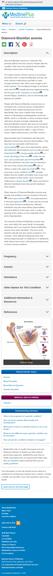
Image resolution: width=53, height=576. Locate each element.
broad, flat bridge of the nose (16, 156)
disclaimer (15, 461)
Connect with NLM (9, 527)
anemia (12, 89)
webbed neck (26, 172)
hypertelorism (11, 153)
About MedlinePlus (9, 508)
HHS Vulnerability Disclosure (13, 547)
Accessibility (7, 539)
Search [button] (19, 23)
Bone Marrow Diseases (13, 385)
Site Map (5, 514)
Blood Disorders (10, 381)
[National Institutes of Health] (4, 8)
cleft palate (28, 166)
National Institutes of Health (12, 568)
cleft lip (33, 169)
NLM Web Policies (8, 533)
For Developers (8, 553)
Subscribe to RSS (8, 523)
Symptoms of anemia (30, 93)
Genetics (7, 403)
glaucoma (19, 201)
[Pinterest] (24, 44)
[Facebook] (11, 44)
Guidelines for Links (9, 542)
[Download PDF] (31, 44)
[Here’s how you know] (26, 3)
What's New (6, 511)
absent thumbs (22, 181)
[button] (47, 53)
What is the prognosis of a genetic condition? (22, 416)
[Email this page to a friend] (4, 44)
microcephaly (10, 147)
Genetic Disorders (11, 389)
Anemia (6, 377)
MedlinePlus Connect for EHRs (13, 550)
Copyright (5, 536)
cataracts (22, 198)
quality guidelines (10, 463)
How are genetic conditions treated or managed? (24, 440)
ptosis (37, 153)
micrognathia (34, 159)
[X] (17, 44)
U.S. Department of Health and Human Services (20, 565)
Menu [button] (5, 23)
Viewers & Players (9, 545)
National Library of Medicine (17, 8)
